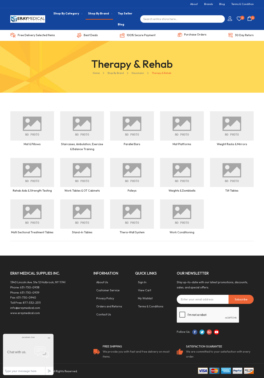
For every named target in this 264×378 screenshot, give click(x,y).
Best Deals (91, 35)
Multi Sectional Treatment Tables (32, 232)
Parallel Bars (132, 144)
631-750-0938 (29, 287)
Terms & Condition (242, 4)
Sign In (142, 282)
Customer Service (108, 290)
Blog (222, 4)
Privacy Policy (105, 298)
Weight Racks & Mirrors (232, 144)
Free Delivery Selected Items (36, 35)
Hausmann (138, 73)
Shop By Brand (115, 73)
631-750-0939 (29, 292)
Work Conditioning (182, 232)
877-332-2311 (32, 303)
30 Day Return (244, 35)
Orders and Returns (109, 306)
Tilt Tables (231, 190)
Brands (208, 4)
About (194, 4)
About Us (102, 282)
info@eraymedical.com (25, 308)
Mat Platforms (182, 144)
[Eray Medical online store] (27, 19)
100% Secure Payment (141, 35)
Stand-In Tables (82, 232)
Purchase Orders (195, 34)
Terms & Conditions (150, 306)
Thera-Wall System (132, 232)
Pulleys (132, 190)
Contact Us (103, 314)
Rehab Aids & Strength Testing (32, 190)
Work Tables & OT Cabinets (82, 190)
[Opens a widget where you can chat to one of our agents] (28, 354)
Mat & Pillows (32, 144)
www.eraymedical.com (25, 313)
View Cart (144, 290)
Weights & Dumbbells (182, 190)
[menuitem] (67, 13)
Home (96, 73)
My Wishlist (145, 298)
